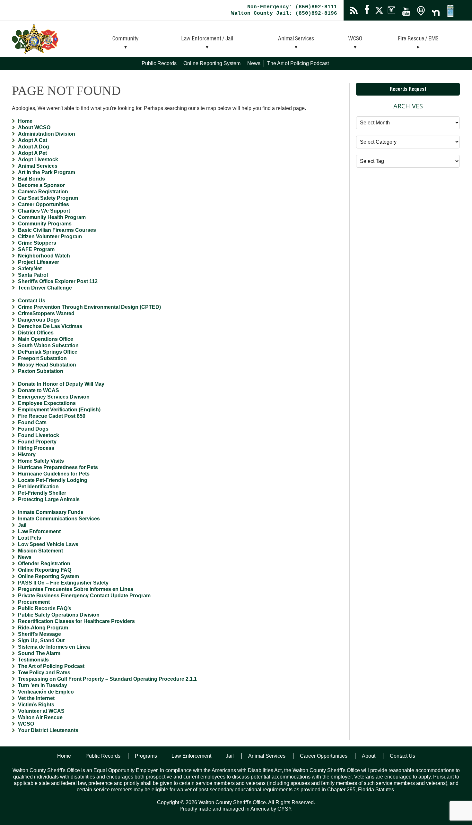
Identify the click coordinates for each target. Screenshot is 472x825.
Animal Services (296, 39)
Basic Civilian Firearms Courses (57, 230)
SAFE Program (36, 249)
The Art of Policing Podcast (298, 63)
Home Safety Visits (41, 461)
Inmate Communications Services (59, 518)
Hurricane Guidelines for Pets (54, 473)
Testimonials (33, 659)
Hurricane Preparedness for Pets (58, 467)
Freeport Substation (42, 358)
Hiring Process (36, 448)
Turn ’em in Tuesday (42, 685)
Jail (22, 525)
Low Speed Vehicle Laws (48, 544)
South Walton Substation (48, 345)
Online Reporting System (211, 63)
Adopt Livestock (38, 159)
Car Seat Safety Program (48, 198)
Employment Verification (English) (59, 409)
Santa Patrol (33, 275)
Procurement (34, 602)
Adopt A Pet (32, 153)
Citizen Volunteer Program (50, 236)
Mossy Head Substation (47, 364)
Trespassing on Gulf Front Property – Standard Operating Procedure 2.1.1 (107, 679)
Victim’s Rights (36, 704)
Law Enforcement (39, 531)
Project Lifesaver (38, 262)
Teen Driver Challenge (45, 287)
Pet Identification (38, 486)
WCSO (355, 39)
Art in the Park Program (46, 172)
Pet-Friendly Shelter (42, 493)
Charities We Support (44, 211)
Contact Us (31, 300)
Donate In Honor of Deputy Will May (61, 384)
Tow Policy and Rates (44, 672)
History (27, 454)
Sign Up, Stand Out (41, 640)
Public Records (159, 63)
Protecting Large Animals (49, 499)
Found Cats (32, 422)
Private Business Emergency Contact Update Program (84, 595)
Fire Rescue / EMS (418, 39)
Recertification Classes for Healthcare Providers (76, 621)
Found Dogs (33, 429)
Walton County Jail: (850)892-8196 (284, 13)
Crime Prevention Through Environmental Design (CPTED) (89, 307)
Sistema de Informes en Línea (54, 647)
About (368, 756)
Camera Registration (43, 191)
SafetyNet (30, 268)
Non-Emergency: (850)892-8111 (292, 7)
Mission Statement (40, 550)
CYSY (284, 809)
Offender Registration (44, 563)
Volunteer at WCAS (41, 711)
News (253, 63)
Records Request (408, 89)
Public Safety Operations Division (59, 615)
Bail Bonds (31, 178)
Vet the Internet (36, 698)
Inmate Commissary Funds (50, 512)
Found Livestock (38, 435)
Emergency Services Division (54, 397)
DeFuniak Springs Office (47, 352)
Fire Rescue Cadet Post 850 (51, 416)
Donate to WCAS (38, 390)
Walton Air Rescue (40, 717)
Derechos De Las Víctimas (50, 326)
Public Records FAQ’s (44, 608)
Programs (146, 756)
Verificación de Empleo (46, 692)
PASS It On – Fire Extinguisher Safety (63, 582)
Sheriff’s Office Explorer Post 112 (58, 281)
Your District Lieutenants (48, 730)
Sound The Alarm (39, 653)
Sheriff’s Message (39, 634)
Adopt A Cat (32, 140)
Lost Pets (29, 538)
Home (25, 121)
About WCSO (34, 127)
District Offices (36, 332)
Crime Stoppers (37, 243)
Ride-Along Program (43, 627)
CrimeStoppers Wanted (46, 313)
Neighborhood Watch (44, 255)
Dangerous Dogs (39, 320)
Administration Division (46, 134)
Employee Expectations (47, 403)
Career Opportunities (43, 204)
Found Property (37, 441)
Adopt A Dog (33, 146)
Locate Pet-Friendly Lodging (52, 480)
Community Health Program (52, 217)
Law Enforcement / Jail (207, 39)
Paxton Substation (40, 371)
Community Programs (45, 223)
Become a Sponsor (41, 185)
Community (125, 39)
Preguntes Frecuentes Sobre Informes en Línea (75, 589)
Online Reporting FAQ (44, 570)
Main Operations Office (45, 339)
